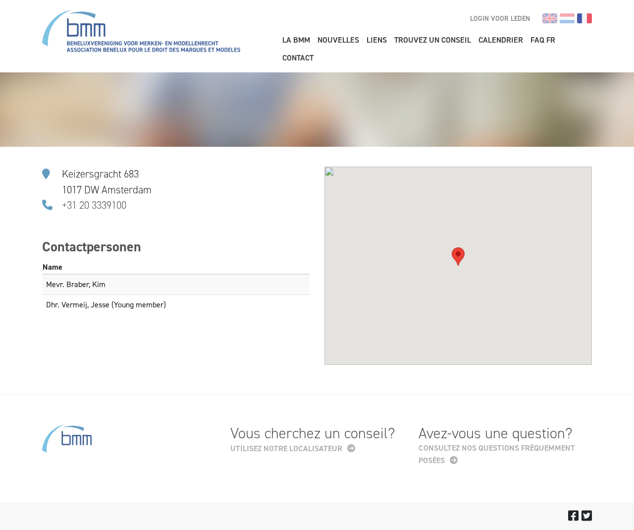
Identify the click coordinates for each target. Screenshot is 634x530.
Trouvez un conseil (432, 40)
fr (584, 18)
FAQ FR (542, 40)
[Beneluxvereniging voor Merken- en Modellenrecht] (141, 32)
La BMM (296, 40)
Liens (377, 40)
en (549, 18)
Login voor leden (500, 18)
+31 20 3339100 (94, 205)
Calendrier (500, 40)
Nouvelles (338, 40)
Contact (298, 58)
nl (567, 18)
